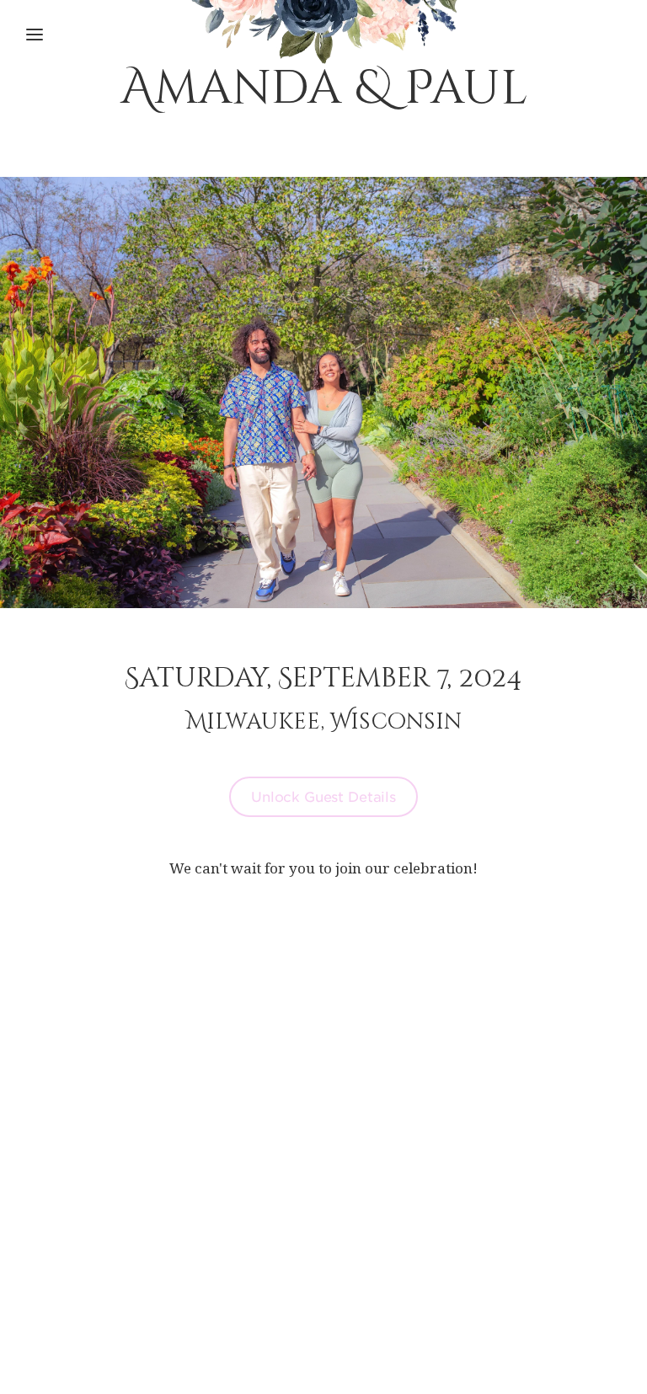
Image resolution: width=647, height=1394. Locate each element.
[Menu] (34, 34)
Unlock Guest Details (323, 796)
